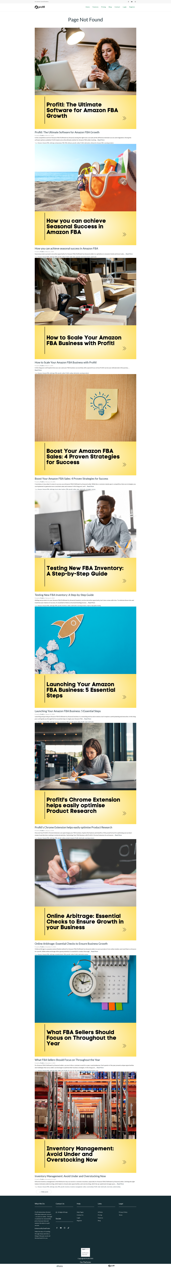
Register (132, 7)
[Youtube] (61, 1227)
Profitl (42, 135)
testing (99, 605)
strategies (88, 489)
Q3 (73, 1070)
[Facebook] (57, 1227)
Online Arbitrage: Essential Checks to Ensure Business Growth (71, 943)
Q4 (75, 1070)
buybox (64, 489)
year (97, 1070)
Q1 (69, 1070)
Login (124, 7)
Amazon (40, 143)
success (93, 489)
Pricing (103, 7)
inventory (64, 605)
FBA (63, 143)
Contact (117, 7)
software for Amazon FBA (97, 143)
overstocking (90, 1187)
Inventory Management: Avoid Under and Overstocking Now (70, 1176)
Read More (101, 140)
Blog (110, 7)
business (57, 722)
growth (74, 143)
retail (70, 257)
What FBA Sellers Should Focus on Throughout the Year (67, 1059)
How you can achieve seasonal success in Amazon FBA (66, 248)
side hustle (87, 143)
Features (95, 7)
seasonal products (85, 257)
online (78, 143)
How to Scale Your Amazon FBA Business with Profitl (66, 362)
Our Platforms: (85, 1262)
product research (70, 838)
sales (74, 257)
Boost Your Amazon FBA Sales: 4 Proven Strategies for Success (71, 478)
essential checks (59, 954)
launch (75, 722)
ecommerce (63, 722)
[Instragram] (65, 1227)
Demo (88, 7)
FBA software (68, 143)
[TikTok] (69, 1227)
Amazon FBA (45, 143)
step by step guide (92, 605)
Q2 (71, 1070)
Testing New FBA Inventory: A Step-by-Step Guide (64, 594)
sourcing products (109, 143)
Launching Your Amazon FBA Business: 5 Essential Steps (68, 711)
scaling (71, 373)
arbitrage (52, 143)
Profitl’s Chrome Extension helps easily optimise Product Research (73, 827)
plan (62, 1070)
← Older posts (43, 1192)
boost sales (58, 489)
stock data (109, 1187)
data (56, 1187)
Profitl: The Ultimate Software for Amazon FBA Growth (67, 132)
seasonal (78, 257)
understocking (116, 1187)
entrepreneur (58, 143)
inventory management (76, 1187)
